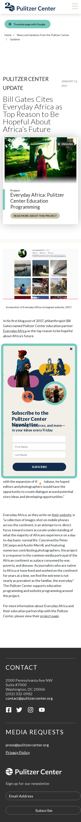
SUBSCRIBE (39, 467)
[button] (39, 419)
